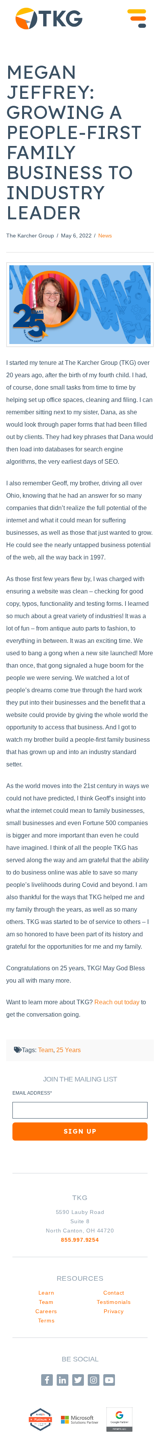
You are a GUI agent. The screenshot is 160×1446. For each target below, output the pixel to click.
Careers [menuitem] (46, 1311)
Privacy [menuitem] (113, 1311)
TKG (80, 1198)
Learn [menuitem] (46, 1293)
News (105, 235)
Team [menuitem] (46, 1302)
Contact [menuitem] (113, 1293)
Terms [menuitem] (46, 1320)
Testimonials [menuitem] (113, 1302)
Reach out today (116, 1002)
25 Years (68, 1050)
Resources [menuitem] (80, 1278)
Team (45, 1050)
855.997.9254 (80, 1240)
